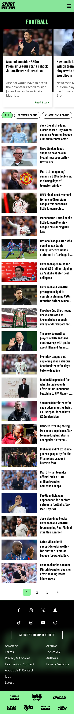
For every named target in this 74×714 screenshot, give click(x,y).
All (7, 115)
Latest (9, 682)
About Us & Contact (19, 670)
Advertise (11, 646)
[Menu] (69, 6)
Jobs (8, 676)
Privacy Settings (57, 664)
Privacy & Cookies (17, 658)
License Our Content (19, 664)
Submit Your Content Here (37, 635)
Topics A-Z (53, 652)
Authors (52, 658)
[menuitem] (27, 115)
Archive (51, 646)
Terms (9, 652)
